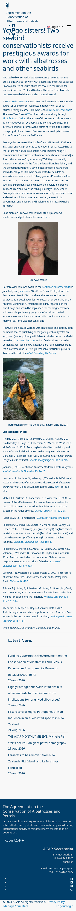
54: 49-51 (20, 581)
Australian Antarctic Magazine (53, 517)
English (55, 27)
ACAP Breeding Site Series (41, 353)
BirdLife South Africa (14, 118)
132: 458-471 (34, 541)
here (47, 217)
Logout (61, 906)
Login (69, 906)
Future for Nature (17, 101)
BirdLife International (59, 110)
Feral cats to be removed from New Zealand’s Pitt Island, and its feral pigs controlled (33, 761)
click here (24, 291)
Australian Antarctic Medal (56, 287)
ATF (28, 114)
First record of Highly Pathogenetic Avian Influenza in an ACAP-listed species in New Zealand (36, 718)
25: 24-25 (24, 471)
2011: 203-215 (49, 460)
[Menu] (69, 27)
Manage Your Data (15, 906)
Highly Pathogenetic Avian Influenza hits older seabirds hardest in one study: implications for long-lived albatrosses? (35, 693)
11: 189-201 (50, 510)
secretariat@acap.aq (61, 868)
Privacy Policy (56, 902)
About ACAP (13, 840)
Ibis (57, 486)
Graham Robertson (24, 340)
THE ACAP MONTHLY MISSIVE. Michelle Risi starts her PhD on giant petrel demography (37, 740)
